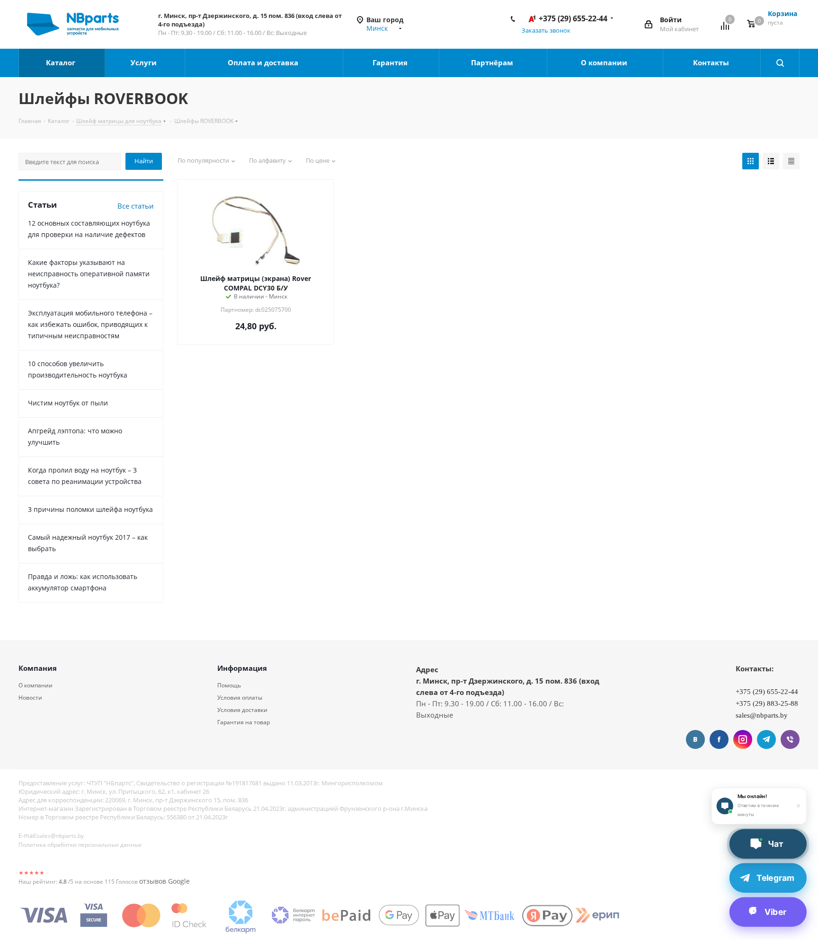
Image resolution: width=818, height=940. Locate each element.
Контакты (712, 62)
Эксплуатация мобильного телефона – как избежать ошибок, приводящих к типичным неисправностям (90, 324)
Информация (242, 668)
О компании (605, 62)
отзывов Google (164, 881)
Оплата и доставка (264, 62)
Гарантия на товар (243, 722)
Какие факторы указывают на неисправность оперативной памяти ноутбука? (89, 274)
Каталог (61, 62)
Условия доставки (242, 710)
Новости (30, 698)
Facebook (719, 739)
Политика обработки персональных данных (80, 845)
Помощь (229, 685)
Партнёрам (493, 62)
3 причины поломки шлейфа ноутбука (90, 509)
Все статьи (135, 206)
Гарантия (391, 62)
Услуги (145, 62)
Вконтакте (695, 739)
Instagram (742, 739)
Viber (790, 739)
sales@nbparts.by (60, 836)
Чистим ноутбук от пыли (68, 402)
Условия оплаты (239, 698)
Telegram (766, 739)
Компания (37, 668)
